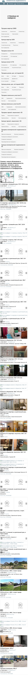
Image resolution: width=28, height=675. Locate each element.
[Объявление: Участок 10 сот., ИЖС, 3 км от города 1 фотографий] (13, 611)
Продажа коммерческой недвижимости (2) (13, 130)
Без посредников (5, 36)
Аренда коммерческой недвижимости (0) (13, 145)
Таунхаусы (21, 76)
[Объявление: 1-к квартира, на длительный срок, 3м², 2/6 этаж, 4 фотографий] (14, 313)
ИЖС (2, 98)
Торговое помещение (19, 134)
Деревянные (14, 78)
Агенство (3, 100)
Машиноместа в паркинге (13, 115)
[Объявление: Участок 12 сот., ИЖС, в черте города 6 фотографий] (13, 569)
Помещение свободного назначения (9, 136)
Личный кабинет (20, 3)
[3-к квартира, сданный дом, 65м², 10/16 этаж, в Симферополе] (7, 201)
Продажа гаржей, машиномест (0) (11, 112)
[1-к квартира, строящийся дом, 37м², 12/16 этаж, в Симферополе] (7, 182)
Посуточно (15, 45)
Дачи (8, 76)
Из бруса (13, 81)
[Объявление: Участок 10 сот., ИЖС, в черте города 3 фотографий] (13, 590)
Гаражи (3, 115)
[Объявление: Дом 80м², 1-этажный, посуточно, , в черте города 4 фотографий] (7, 509)
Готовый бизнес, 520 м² (6, 648)
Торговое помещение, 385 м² (8, 668)
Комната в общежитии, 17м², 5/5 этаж (11, 340)
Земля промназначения (20, 98)
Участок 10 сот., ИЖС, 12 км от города (11, 628)
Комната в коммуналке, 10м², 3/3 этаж (11, 377)
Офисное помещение (6, 134)
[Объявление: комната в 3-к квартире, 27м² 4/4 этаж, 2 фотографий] (13, 357)
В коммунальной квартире (16, 53)
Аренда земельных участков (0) (11, 104)
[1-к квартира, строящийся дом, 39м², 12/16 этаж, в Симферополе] (7, 223)
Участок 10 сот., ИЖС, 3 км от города (10, 612)
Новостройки (15, 34)
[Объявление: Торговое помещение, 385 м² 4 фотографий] (13, 667)
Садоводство (9, 98)
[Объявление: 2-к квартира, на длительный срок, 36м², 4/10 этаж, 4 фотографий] (7, 300)
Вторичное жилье (5, 34)
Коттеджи (14, 76)
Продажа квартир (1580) (8, 28)
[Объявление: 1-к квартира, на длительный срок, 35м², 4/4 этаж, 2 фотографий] (7, 257)
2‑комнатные (13, 31)
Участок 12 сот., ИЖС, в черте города (10, 570)
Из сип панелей (4, 81)
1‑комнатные (4, 31)
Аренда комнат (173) (7, 62)
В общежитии (4, 53)
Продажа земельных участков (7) (11, 95)
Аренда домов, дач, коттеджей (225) (12, 84)
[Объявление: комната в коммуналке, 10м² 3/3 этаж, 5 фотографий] (13, 376)
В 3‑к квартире (14, 56)
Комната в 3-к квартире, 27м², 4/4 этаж (11, 359)
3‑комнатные (21, 31)
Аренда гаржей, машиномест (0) (11, 121)
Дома (2, 76)
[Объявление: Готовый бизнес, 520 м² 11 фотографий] (13, 646)
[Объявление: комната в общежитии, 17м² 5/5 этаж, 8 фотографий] (13, 338)
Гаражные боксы (5, 118)
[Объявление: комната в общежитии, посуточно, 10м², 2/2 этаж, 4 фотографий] (13, 450)
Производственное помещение (8, 141)
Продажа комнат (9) (7, 50)
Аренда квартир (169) (8, 39)
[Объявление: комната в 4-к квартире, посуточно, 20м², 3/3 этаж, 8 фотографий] (13, 432)
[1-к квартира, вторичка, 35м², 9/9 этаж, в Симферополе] (14, 234)
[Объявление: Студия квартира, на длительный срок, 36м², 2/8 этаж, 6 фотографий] (7, 278)
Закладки (11, 3)
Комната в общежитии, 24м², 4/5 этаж (11, 391)
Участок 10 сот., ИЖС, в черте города (10, 592)
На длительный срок (5, 45)
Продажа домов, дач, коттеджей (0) (12, 73)
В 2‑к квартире (4, 56)
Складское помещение (6, 139)
